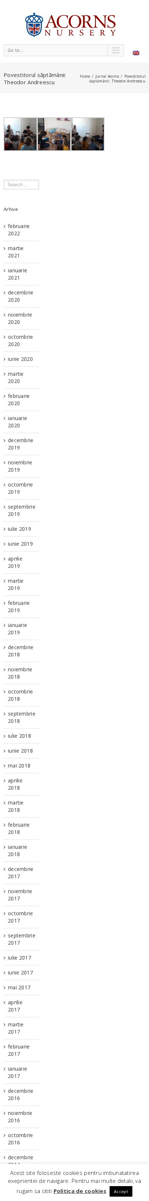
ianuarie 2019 (17, 629)
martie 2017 (16, 1028)
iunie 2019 (20, 543)
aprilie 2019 (15, 562)
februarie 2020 (19, 399)
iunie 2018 (20, 750)
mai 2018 (19, 765)
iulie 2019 (19, 528)
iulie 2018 (19, 735)
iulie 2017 (19, 957)
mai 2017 (19, 987)
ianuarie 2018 (17, 850)
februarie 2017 (19, 1050)
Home (85, 76)
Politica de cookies (80, 1190)
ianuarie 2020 (17, 422)
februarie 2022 (19, 230)
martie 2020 (16, 377)
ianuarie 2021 (17, 274)
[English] (136, 53)
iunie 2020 (20, 358)
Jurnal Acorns (107, 76)
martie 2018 (16, 806)
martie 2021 (16, 252)
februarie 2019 (19, 606)
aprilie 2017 (15, 1006)
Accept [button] (121, 1191)
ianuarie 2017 (17, 1072)
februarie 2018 (19, 828)
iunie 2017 (20, 972)
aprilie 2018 (15, 784)
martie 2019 (16, 584)
